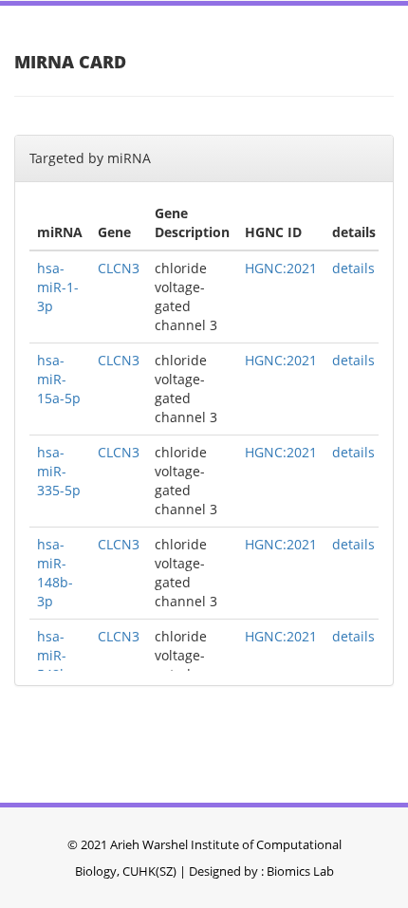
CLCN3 (118, 268)
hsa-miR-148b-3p (55, 572)
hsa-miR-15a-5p (59, 379)
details (353, 268)
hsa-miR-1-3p (58, 287)
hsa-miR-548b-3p (55, 664)
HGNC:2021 (281, 268)
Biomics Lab (300, 871)
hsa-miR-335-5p (59, 471)
